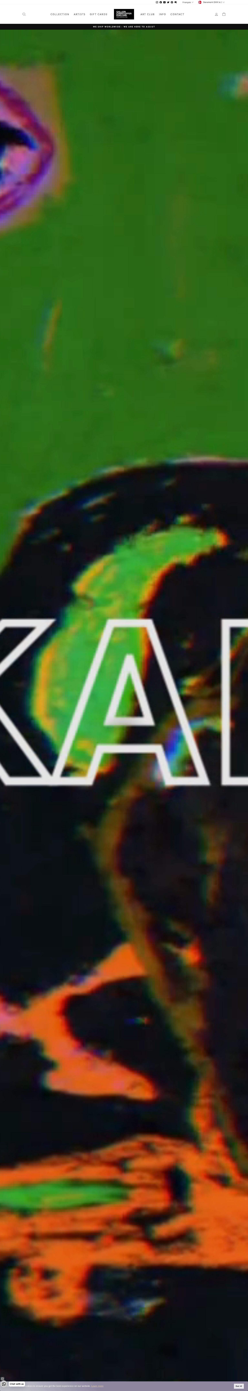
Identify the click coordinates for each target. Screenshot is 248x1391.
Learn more (97, 1386)
